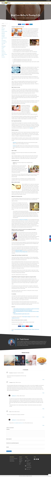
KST (12, 278)
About (42, 3)
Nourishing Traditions (18, 250)
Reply (43, 379)
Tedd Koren (3, 51)
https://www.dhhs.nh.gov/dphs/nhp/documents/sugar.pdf (23, 310)
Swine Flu (3, 50)
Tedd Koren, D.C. (32, 17)
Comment (7, 429)
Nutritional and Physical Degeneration (21, 251)
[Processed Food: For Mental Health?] (41, 360)
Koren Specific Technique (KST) (19, 3)
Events (39, 3)
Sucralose (14, 145)
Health (2, 44)
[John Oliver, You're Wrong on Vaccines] (20, 360)
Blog (48, 3)
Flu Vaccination (4, 40)
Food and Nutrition (4, 41)
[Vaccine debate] (9, 360)
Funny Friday (3, 43)
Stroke (2, 48)
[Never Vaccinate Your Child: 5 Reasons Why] (31, 360)
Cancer (2, 27)
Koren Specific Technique (26, 316)
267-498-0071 (28, 460)
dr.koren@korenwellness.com (18, 422)
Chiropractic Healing (4, 31)
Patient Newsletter (33, 3)
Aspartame (14, 142)
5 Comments (27, 17)
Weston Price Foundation (24, 219)
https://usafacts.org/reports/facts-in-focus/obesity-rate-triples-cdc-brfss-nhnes (26, 308)
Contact (45, 3)
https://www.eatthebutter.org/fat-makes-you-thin (21, 313)
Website (7, 447)
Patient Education (27, 3)
